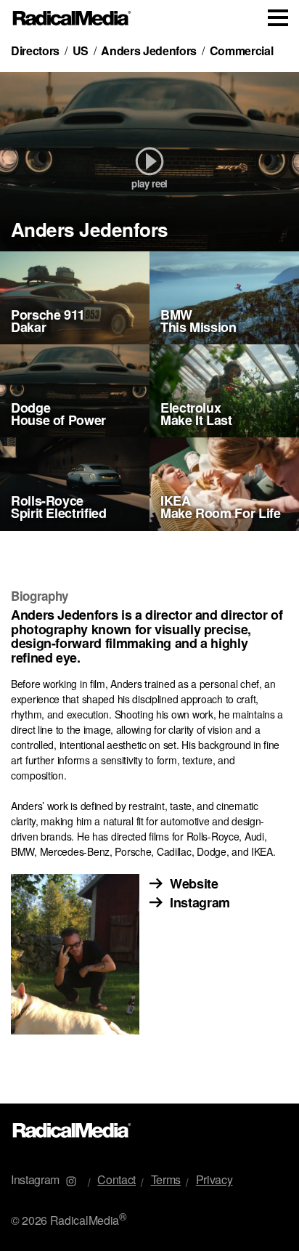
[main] (149, 570)
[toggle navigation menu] (278, 18)
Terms (166, 1179)
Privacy (214, 1179)
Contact (116, 1179)
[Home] (72, 18)
